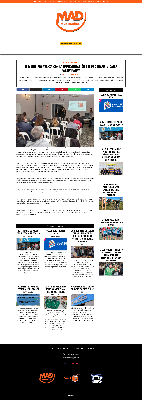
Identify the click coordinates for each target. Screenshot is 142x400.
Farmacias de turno (62, 348)
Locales (99, 1)
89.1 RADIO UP (51, 1)
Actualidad (77, 1)
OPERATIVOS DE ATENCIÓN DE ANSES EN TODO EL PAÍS (82, 288)
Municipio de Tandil (77, 348)
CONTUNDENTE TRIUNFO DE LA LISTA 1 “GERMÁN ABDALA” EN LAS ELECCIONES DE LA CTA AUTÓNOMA (112, 255)
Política (70, 1)
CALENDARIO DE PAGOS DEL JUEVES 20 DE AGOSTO (28, 232)
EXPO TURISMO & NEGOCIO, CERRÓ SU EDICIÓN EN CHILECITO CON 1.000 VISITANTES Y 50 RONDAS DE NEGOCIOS (82, 236)
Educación (91, 1)
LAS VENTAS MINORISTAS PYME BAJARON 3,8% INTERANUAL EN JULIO (55, 289)
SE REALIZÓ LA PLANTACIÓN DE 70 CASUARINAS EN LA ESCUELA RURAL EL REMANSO (111, 190)
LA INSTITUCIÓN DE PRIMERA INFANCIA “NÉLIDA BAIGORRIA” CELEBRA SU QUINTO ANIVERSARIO (111, 154)
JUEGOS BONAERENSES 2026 (55, 232)
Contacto (50, 348)
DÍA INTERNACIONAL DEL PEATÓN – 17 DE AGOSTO (28, 288)
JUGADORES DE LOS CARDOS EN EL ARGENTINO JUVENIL (111, 222)
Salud (84, 1)
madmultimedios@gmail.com (71, 358)
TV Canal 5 (39, 1)
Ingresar (91, 348)
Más (104, 1)
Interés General (61, 1)
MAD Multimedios (70, 74)
